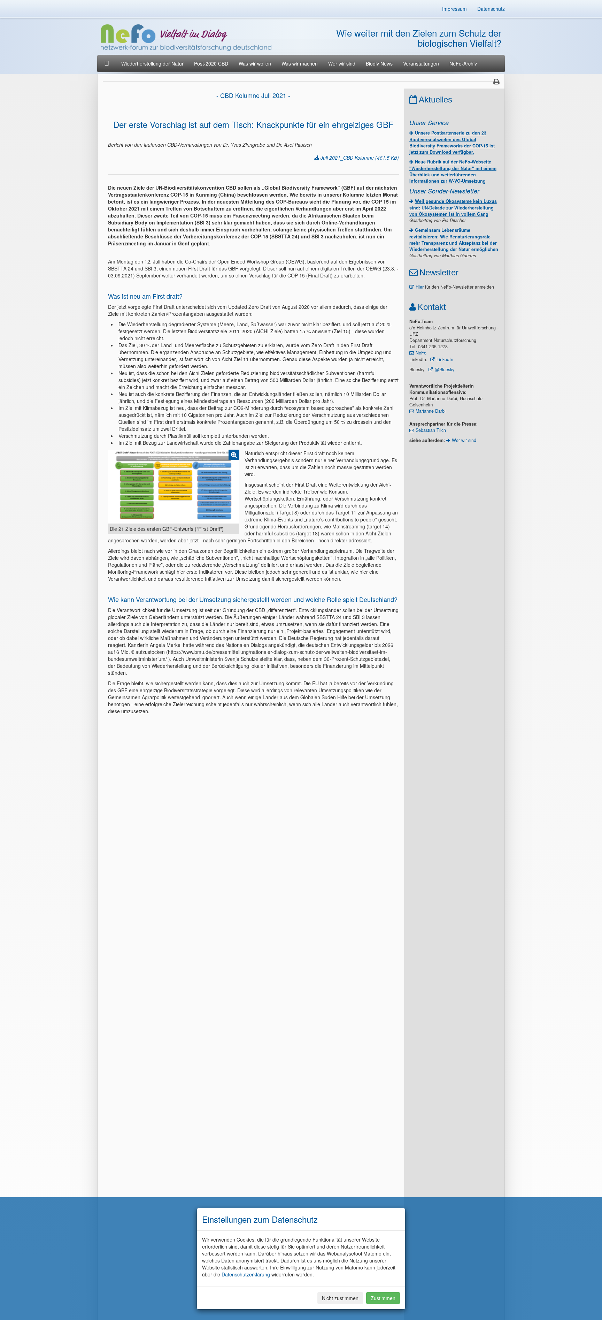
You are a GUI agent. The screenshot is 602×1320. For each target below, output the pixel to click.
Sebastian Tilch (431, 430)
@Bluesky (444, 369)
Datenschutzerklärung (246, 1274)
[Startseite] (107, 63)
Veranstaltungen (421, 63)
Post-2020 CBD (211, 63)
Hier (420, 287)
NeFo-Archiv (463, 63)
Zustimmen (383, 1298)
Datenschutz (491, 8)
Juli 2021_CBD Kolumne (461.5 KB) (360, 157)
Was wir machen (299, 63)
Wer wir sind (341, 63)
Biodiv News (379, 63)
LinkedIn (445, 359)
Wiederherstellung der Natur (152, 63)
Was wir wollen (255, 63)
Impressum (454, 8)
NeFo (421, 353)
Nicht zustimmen (340, 1298)
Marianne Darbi (431, 411)
